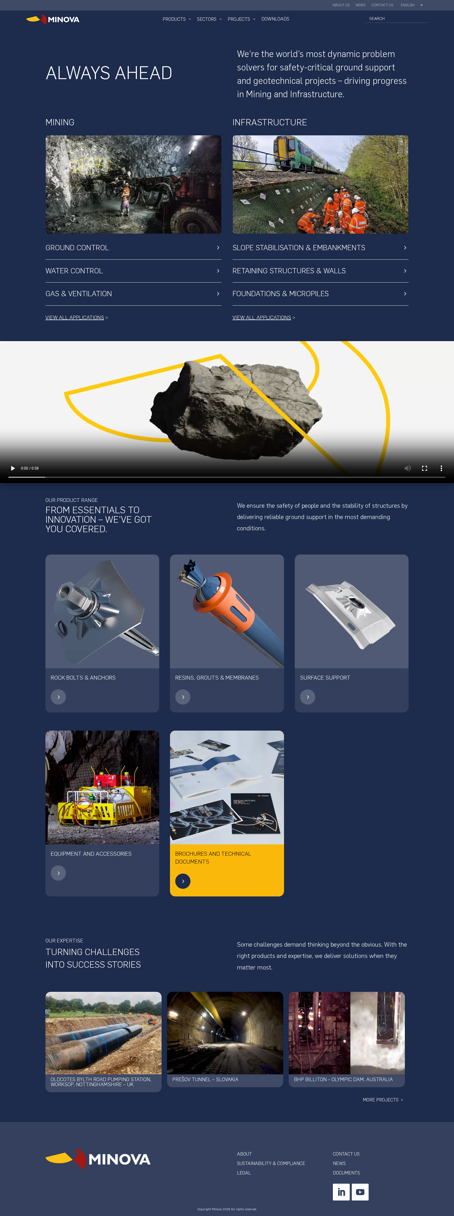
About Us (341, 5)
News (361, 5)
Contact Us (383, 5)
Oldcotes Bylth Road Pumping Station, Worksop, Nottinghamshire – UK (101, 1081)
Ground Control (77, 247)
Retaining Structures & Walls (289, 270)
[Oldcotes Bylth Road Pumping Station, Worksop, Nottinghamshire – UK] (103, 1033)
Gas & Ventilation (78, 293)
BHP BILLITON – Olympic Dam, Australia (343, 1079)
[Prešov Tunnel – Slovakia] (225, 1033)
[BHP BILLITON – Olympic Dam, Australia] (347, 1033)
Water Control (74, 270)
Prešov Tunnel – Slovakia (205, 1079)
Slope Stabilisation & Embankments (299, 247)
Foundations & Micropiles (281, 293)
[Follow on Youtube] (360, 1192)
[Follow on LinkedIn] (341, 1192)
